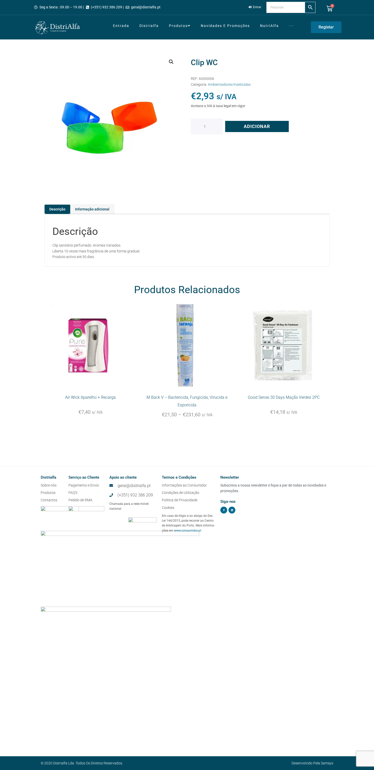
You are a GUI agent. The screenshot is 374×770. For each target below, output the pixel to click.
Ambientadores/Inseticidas (229, 84)
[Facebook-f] (223, 510)
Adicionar (257, 126)
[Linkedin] (231, 510)
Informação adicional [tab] (92, 209)
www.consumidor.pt (187, 530)
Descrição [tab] (57, 209)
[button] (171, 61)
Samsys (327, 763)
